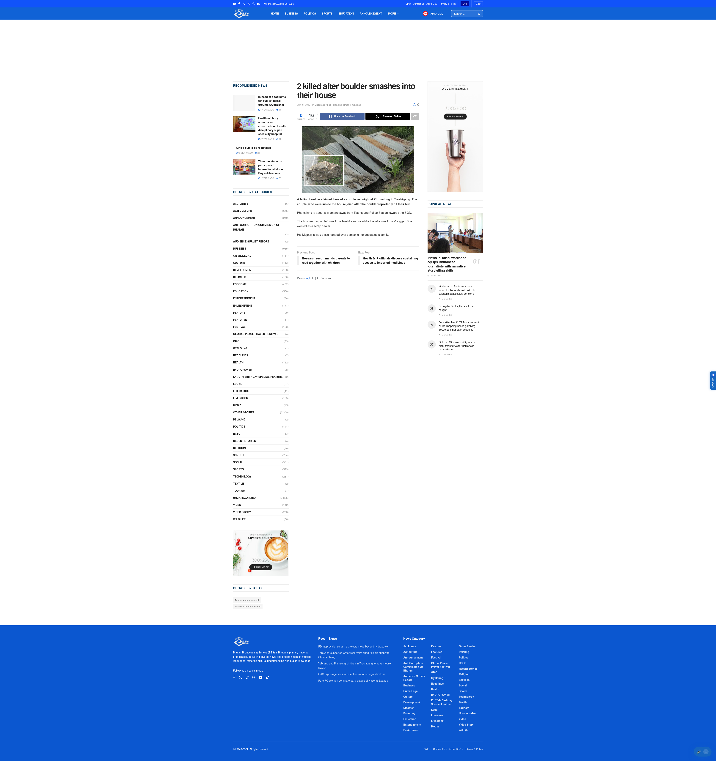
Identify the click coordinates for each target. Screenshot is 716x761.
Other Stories (243, 412)
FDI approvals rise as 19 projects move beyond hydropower (353, 646)
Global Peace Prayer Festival (255, 334)
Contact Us (418, 3)
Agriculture (242, 210)
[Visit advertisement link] (261, 553)
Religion (239, 448)
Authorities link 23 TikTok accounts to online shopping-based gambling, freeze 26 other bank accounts (460, 325)
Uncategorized (323, 104)
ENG (464, 3)
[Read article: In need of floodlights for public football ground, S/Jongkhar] (244, 103)
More (392, 13)
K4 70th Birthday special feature (257, 377)
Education (346, 13)
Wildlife (239, 519)
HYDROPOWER (242, 369)
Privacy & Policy (448, 3)
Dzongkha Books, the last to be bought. (456, 308)
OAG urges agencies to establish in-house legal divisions (351, 674)
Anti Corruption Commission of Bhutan (256, 227)
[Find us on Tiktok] (267, 677)
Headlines (240, 355)
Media (237, 405)
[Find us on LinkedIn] (258, 3)
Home (275, 13)
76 (279, 178)
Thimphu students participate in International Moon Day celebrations (270, 167)
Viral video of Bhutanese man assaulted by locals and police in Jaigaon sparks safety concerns (457, 289)
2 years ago (267, 138)
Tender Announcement (247, 599)
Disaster (239, 277)
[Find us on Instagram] (249, 3)
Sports (327, 13)
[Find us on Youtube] (234, 3)
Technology (242, 476)
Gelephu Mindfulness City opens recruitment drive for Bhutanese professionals (457, 345)
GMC (408, 3)
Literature (241, 391)
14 (279, 109)
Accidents (240, 203)
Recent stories (244, 441)
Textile (238, 483)
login (308, 278)
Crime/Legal (242, 255)
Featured (240, 320)
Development (243, 270)
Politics (310, 13)
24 (258, 152)
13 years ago (245, 152)
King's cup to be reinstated (253, 148)
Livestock (240, 398)
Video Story (242, 512)
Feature (239, 312)
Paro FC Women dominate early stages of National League (353, 680)
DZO (478, 3)
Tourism (239, 490)
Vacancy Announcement (248, 606)
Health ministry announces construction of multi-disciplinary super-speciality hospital (272, 126)
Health (238, 362)
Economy (239, 284)
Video (237, 505)
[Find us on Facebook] (239, 3)
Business (291, 13)
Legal (237, 384)
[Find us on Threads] (253, 3)
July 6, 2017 (303, 104)
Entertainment (244, 298)
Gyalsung (240, 348)
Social (238, 462)
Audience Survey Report (251, 241)
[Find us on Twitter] (243, 3)
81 (279, 138)
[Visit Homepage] (241, 13)
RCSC (236, 433)
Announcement (371, 13)
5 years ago (267, 109)
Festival (239, 327)
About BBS (431, 3)
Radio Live (436, 13)
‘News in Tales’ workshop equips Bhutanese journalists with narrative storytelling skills (447, 264)
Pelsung (239, 419)
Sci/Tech (239, 455)
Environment (242, 305)
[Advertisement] (358, 48)
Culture (239, 262)
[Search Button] (479, 13)
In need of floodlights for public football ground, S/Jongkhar (272, 101)
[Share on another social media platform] (415, 116)
